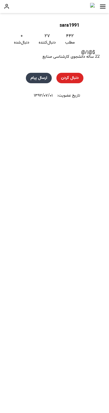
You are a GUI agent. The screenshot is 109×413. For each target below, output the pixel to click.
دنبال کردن (70, 78)
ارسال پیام (39, 78)
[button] (102, 6)
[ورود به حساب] (7, 6)
